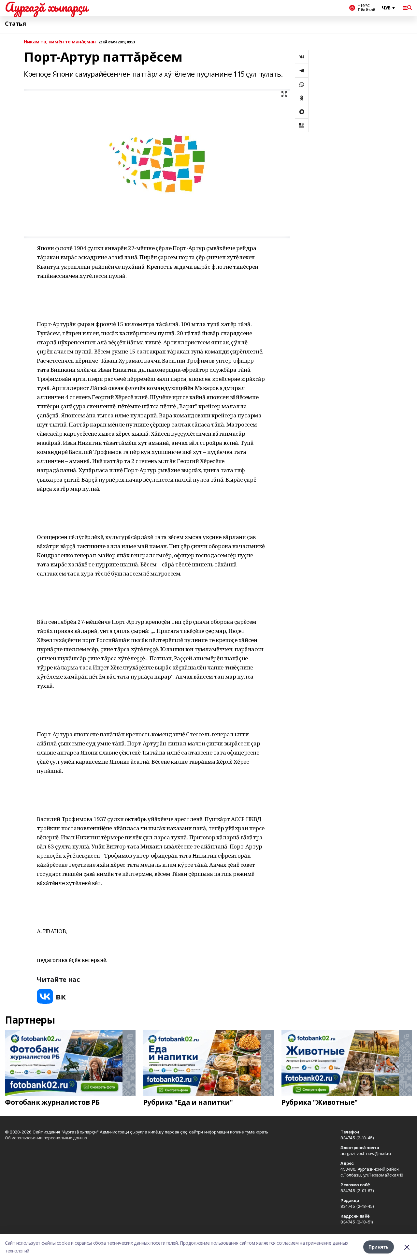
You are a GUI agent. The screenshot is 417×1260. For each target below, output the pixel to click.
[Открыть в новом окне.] (51, 996)
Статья (15, 23)
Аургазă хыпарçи (46, 7)
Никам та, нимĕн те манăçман (60, 42)
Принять (378, 1247)
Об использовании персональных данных (46, 1137)
